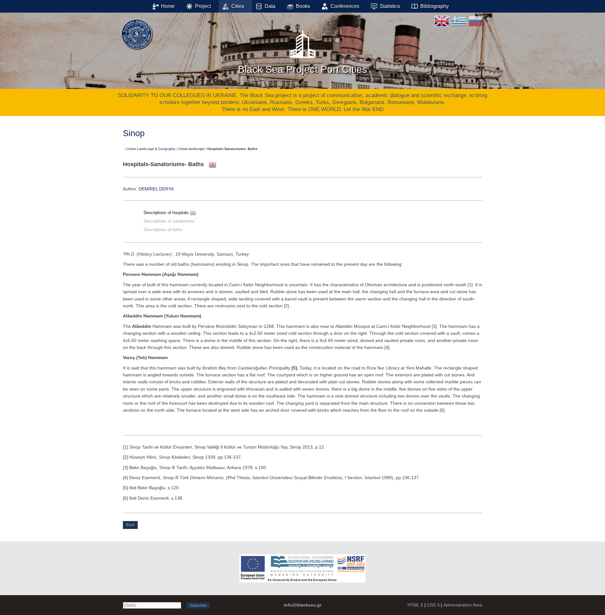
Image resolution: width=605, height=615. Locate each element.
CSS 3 (433, 604)
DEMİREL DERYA (156, 188)
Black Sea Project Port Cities (302, 69)
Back (130, 525)
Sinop (134, 133)
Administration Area (462, 604)
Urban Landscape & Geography (151, 149)
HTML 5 (415, 604)
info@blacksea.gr (302, 604)
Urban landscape (191, 149)
